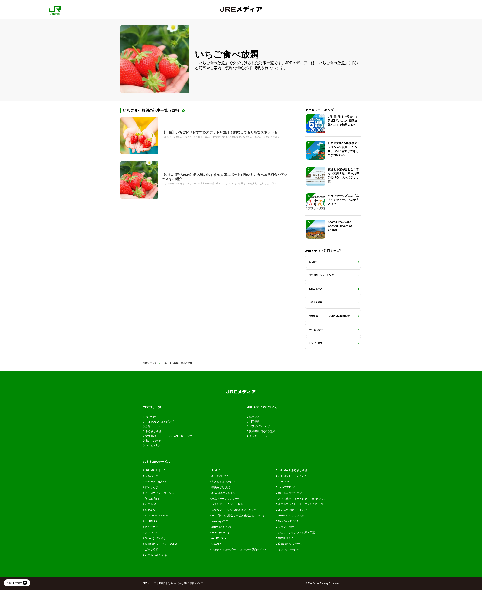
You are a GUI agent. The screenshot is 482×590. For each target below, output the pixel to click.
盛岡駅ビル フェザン (290, 544)
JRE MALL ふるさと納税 (292, 470)
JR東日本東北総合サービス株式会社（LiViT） (238, 515)
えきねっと (151, 476)
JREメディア (150, 363)
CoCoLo (216, 544)
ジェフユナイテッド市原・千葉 (296, 532)
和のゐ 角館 (151, 498)
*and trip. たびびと (155, 481)
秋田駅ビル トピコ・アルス (160, 544)
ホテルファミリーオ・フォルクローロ (300, 504)
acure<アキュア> (221, 527)
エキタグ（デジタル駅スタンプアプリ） (235, 510)
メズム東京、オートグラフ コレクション (301, 498)
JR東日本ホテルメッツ (224, 493)
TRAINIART (151, 521)
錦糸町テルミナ (287, 538)
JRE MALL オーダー (156, 470)
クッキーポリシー (259, 435)
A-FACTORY (218, 538)
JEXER (215, 470)
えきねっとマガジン (223, 481)
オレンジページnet (288, 549)
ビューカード (152, 527)
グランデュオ (285, 527)
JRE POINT (284, 481)
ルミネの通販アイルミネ (292, 510)
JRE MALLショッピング (292, 476)
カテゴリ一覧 (152, 407)
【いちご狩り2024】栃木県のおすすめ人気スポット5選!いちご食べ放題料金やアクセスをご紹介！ (225, 177)
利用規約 (254, 421)
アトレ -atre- (152, 532)
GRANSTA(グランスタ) (291, 515)
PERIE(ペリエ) (220, 532)
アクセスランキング (319, 110)
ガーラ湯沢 (151, 549)
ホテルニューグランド (290, 493)
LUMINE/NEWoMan (156, 515)
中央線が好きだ (220, 487)
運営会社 (254, 416)
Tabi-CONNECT (287, 487)
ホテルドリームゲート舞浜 (227, 504)
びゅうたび (151, 487)
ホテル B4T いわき (155, 555)
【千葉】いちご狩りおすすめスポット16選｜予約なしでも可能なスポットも (220, 132)
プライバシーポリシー (261, 426)
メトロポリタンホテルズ (159, 493)
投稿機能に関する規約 (261, 431)
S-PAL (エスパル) (154, 538)
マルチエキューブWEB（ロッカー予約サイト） (239, 549)
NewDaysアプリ (221, 521)
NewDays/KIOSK (287, 521)
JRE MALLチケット (223, 476)
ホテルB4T (151, 504)
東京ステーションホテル (225, 498)
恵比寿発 (150, 510)
